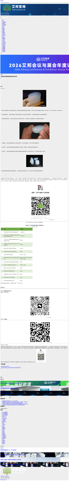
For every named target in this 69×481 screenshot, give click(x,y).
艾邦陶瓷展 (4, 22)
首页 (3, 20)
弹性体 (3, 35)
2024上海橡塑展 (5, 413)
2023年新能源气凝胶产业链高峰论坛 (37, 225)
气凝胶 (1, 74)
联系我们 (3, 50)
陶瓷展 (3, 443)
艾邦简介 (3, 51)
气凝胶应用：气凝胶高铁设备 (5, 393)
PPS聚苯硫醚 (4, 418)
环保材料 (3, 41)
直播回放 (3, 48)
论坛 (3, 21)
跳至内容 (1, 0)
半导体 (3, 33)
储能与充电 (4, 421)
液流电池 (3, 32)
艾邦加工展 (4, 435)
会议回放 (3, 46)
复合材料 (3, 424)
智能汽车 (3, 23)
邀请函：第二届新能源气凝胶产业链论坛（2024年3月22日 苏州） (11, 383)
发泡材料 (3, 38)
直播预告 (3, 47)
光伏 (3, 422)
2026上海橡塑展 (5, 415)
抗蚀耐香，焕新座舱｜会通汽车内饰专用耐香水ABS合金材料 (10, 459)
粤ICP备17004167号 (3, 479)
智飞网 (3, 40)
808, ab (5, 451)
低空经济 (3, 420)
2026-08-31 (2, 451)
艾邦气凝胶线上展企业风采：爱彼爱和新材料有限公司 (9, 388)
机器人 (3, 430)
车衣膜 (3, 39)
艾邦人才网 (4, 42)
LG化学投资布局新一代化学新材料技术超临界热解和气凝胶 (11, 367)
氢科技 (3, 432)
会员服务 (3, 49)
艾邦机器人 (4, 34)
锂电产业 (3, 442)
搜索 (1, 396)
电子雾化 (3, 43)
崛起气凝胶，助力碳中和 (5, 366)
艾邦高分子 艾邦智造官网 (4, 13)
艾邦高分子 (4, 436)
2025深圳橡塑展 (5, 414)
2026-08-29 (2, 456)
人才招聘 (3, 419)
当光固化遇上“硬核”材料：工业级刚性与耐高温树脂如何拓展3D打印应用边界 (13, 464)
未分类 (3, 429)
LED (3, 36)
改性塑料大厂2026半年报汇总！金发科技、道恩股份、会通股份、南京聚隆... (13, 454)
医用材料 (3, 37)
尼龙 (3, 425)
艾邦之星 (3, 44)
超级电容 (3, 440)
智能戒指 (3, 24)
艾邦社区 (3, 45)
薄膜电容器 (4, 437)
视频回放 (3, 438)
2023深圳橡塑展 (5, 412)
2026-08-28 (2, 466)
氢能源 (3, 31)
